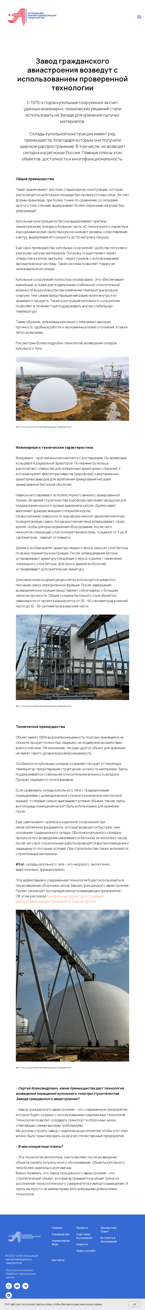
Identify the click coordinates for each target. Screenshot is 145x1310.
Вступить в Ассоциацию (109, 1239)
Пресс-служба (85, 1250)
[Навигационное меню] (139, 17)
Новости (82, 1244)
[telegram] (25, 1288)
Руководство (60, 1234)
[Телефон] (9, 1288)
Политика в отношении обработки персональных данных (21, 1273)
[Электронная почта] (17, 1288)
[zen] (9, 1297)
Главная (57, 1228)
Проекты (82, 1228)
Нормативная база (61, 1242)
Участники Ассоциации (84, 1236)
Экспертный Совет (108, 1229)
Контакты (58, 1260)
